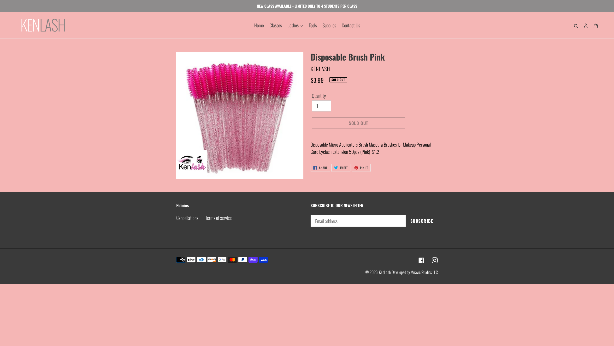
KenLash (385, 272)
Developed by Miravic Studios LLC (415, 272)
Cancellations (187, 217)
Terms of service (218, 217)
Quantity (319, 95)
